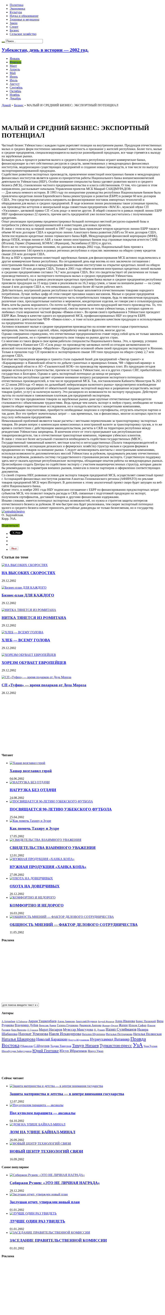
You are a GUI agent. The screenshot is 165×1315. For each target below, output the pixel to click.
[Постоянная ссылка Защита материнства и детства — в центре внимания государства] (56, 1086)
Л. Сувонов (32, 1030)
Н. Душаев (99, 1030)
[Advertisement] (49, 113)
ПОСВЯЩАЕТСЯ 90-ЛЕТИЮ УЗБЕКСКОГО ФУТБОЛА (61, 809)
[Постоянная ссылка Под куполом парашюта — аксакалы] (36, 1105)
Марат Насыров (50, 1029)
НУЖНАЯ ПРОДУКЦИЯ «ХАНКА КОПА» (48, 867)
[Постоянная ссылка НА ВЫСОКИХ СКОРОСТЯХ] (25, 565)
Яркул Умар (95, 1051)
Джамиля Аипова (90, 1025)
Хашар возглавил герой (31, 771)
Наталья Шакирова (18, 1039)
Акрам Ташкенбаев (42, 1021)
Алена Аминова (66, 1021)
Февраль (15, 62)
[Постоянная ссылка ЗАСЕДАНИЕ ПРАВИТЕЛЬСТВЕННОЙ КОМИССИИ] (50, 1232)
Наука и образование (24, 16)
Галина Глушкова (67, 1025)
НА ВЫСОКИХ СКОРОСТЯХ (28, 573)
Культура (16, 12)
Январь (15, 58)
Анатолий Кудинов (86, 1021)
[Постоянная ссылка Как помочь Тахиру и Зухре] (30, 820)
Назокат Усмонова (33, 1034)
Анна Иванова (125, 1021)
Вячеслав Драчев (47, 1025)
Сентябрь (16, 87)
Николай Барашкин (51, 1039)
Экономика (17, 8)
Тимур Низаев (85, 1045)
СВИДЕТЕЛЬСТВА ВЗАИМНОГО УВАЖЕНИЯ (53, 848)
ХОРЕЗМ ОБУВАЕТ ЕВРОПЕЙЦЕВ (34, 663)
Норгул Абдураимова (78, 1040)
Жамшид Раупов (110, 1025)
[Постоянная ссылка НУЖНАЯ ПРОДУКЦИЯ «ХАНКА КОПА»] (42, 859)
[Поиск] (3, 42)
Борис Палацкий (146, 1021)
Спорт (14, 26)
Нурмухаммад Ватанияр (110, 1039)
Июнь (14, 76)
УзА (138, 1045)
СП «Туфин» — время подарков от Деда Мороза (44, 685)
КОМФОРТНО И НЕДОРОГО (37, 905)
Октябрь (15, 91)
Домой (6, 105)
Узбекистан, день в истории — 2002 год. (45, 50)
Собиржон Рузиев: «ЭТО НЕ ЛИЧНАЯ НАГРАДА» (55, 1183)
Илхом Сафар (137, 1025)
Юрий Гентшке (45, 1050)
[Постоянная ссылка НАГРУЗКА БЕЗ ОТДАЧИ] (30, 782)
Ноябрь (15, 94)
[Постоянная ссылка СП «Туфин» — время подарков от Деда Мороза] (36, 677)
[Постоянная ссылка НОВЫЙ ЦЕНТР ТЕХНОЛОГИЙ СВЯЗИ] (40, 1143)
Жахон (123, 1025)
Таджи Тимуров (60, 1046)
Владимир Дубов (26, 1025)
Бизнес (14, 30)
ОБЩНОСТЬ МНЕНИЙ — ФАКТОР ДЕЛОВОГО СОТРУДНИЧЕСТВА (74, 925)
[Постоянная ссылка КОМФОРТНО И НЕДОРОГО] (33, 897)
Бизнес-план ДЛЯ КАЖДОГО (28, 595)
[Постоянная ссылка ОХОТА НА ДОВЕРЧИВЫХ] (31, 878)
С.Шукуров (42, 1046)
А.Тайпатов (21, 1021)
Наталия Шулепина (93, 1034)
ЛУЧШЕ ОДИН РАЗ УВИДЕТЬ (37, 1221)
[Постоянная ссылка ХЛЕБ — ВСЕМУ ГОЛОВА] (22, 632)
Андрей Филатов (106, 1021)
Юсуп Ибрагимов (73, 1051)
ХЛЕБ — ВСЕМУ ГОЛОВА (26, 640)
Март (13, 65)
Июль (14, 80)
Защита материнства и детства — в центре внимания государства (67, 1094)
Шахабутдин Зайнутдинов (17, 1051)
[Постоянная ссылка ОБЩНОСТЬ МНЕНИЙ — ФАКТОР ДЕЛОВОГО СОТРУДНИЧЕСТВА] (62, 916)
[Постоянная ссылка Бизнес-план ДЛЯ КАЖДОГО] (24, 587)
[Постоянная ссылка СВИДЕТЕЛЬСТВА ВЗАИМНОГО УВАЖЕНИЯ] (45, 840)
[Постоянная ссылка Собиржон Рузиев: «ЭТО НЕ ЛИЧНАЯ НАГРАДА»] (47, 1175)
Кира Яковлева (18, 1029)
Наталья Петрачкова (119, 1034)
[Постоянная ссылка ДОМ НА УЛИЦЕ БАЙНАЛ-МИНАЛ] (37, 1124)
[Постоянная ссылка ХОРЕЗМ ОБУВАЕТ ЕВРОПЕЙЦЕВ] (29, 654)
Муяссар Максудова (78, 1029)
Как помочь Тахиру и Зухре (34, 828)
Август (15, 84)
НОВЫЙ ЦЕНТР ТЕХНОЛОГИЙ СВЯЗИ (46, 1151)
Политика (16, 5)
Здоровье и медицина (24, 19)
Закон (14, 23)
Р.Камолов (26, 1046)
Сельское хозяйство (23, 34)
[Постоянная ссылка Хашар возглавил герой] (27, 763)
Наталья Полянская (147, 1034)
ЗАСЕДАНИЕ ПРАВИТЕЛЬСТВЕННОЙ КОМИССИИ (58, 1240)
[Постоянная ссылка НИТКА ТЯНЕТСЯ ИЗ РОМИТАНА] (29, 610)
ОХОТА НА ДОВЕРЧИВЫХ (35, 886)
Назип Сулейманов (121, 1029)
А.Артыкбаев (8, 1021)
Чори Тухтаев (150, 1046)
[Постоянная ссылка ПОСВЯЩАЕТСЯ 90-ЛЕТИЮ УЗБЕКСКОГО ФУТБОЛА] (51, 801)
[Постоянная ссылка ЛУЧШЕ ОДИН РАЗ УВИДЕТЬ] (33, 1213)
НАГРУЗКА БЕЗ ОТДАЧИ (33, 790)
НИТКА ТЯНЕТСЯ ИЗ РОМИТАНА (34, 618)
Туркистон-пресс (116, 1045)
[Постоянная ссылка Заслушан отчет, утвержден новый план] (39, 1194)
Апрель (15, 69)
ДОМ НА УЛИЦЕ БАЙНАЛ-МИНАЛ (42, 1132)
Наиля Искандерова (65, 1034)
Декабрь (15, 98)
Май (13, 73)
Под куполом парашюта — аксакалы (42, 1113)
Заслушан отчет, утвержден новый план (45, 1202)
